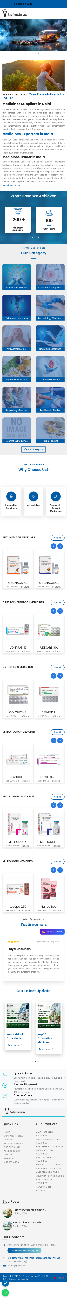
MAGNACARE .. (18, 583)
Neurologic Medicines (50, 1165)
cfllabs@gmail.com (17, 1265)
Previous (3, 34)
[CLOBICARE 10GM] (18, 759)
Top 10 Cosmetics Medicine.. (45, 1038)
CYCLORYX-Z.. (49, 777)
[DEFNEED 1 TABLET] (18, 694)
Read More (9, 185)
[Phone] (5, 1283)
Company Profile (13, 1136)
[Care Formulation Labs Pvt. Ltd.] (12, 13)
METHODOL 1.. (18, 842)
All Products (12, 1151)
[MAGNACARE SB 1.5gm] (18, 565)
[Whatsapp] (5, 1292)
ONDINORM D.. (49, 647)
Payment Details (13, 1143)
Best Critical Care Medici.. (15, 1036)
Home (7, 1132)
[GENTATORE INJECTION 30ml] (49, 565)
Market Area (11, 1162)
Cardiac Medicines (48, 1172)
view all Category (33, 449)
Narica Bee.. (18, 907)
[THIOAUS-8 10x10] (49, 694)
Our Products (12, 1147)
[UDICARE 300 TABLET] (18, 630)
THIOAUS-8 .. (49, 712)
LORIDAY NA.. (49, 842)
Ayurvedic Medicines (49, 1168)
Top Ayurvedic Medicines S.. (29, 1209)
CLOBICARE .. (18, 777)
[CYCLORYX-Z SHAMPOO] (49, 759)
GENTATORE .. (49, 583)
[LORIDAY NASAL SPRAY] (49, 824)
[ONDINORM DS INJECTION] (49, 630)
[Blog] (18, 1015)
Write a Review (52, 931)
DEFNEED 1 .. (18, 712)
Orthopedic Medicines (50, 1146)
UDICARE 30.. (18, 647)
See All (57, 537)
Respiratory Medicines (50, 1176)
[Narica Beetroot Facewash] (18, 889)
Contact (9, 1155)
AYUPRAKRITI (44, 1187)
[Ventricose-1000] (49, 889)
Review (8, 1140)
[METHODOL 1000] (18, 824)
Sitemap (8, 1158)
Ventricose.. (49, 907)
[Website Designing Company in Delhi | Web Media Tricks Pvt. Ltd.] (59, 1277)
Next (63, 34)
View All (42, 1191)
